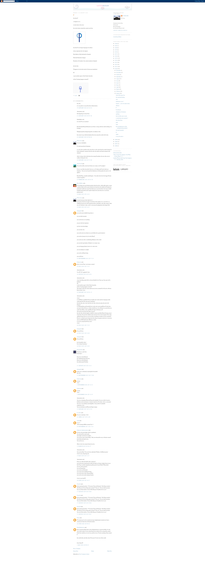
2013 (116, 62)
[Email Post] (79, 95)
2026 (116, 43)
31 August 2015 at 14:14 (84, 365)
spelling (117, 114)
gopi (117, 122)
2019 (116, 50)
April (117, 87)
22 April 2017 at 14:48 (83, 417)
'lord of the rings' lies (120, 95)
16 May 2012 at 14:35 (83, 207)
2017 (116, 54)
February (118, 91)
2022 (116, 45)
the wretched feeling (120, 97)
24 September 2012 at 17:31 (85, 258)
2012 (116, 64)
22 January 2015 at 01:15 (84, 292)
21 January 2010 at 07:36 (84, 115)
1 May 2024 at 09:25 (83, 545)
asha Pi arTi (79, 163)
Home (92, 551)
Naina (78, 517)
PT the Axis (79, 140)
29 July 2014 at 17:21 (83, 266)
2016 (116, 56)
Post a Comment (76, 548)
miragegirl (79, 210)
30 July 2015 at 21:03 (83, 346)
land (117, 124)
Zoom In (79, 484)
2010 (116, 68)
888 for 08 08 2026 (117, 152)
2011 (116, 66)
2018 (116, 52)
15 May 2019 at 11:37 (83, 455)
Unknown (79, 262)
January (118, 93)
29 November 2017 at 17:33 (85, 426)
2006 (116, 145)
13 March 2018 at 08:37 (84, 446)
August (118, 78)
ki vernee (79, 412)
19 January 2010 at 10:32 (84, 108)
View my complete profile (120, 30)
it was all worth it (119, 136)
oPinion (117, 105)
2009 (116, 139)
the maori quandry (120, 130)
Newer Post (75, 551)
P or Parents (118, 109)
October (118, 74)
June (117, 83)
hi (116, 132)
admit (117, 134)
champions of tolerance (121, 112)
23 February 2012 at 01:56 (85, 179)
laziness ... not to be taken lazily (123, 103)
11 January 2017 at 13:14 (84, 409)
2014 (116, 60)
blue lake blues (119, 120)
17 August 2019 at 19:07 (84, 514)
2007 (116, 143)
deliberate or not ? (120, 101)
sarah (78, 420)
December (118, 70)
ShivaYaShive (80, 183)
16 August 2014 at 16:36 (84, 274)
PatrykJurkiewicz (80, 527)
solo (117, 99)
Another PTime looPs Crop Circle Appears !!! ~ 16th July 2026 (122, 158)
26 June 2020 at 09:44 (83, 523)
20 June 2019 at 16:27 (83, 480)
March (117, 89)
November (118, 72)
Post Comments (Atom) (84, 554)
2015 (116, 58)
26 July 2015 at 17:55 (83, 325)
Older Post (109, 551)
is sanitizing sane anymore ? (122, 118)
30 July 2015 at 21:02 (83, 333)
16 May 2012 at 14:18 (83, 194)
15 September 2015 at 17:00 (85, 375)
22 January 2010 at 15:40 (84, 160)
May (117, 85)
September (118, 76)
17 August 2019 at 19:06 (84, 491)
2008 (116, 141)
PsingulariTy (79, 349)
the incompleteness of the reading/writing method (121, 127)
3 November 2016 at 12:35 (85, 394)
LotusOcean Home (117, 36)
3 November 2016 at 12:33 (85, 384)
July (117, 81)
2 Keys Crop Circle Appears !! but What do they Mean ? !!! (121, 155)
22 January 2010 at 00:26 (84, 137)
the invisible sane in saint (121, 116)
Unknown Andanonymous (82, 430)
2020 (116, 47)
